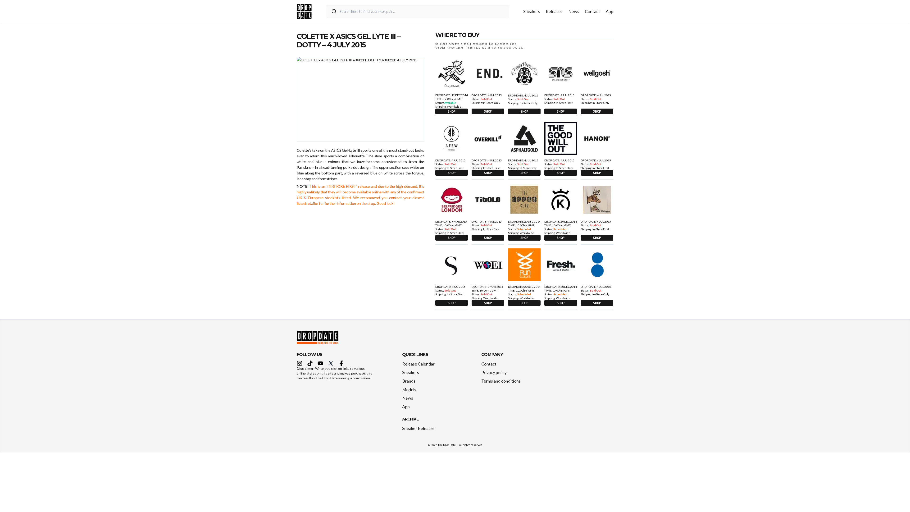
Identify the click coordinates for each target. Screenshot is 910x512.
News (573, 11)
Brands (408, 381)
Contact (592, 11)
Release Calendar (418, 363)
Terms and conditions (501, 381)
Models (409, 389)
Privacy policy (494, 372)
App (609, 11)
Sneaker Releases (418, 428)
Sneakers (531, 11)
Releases (554, 11)
